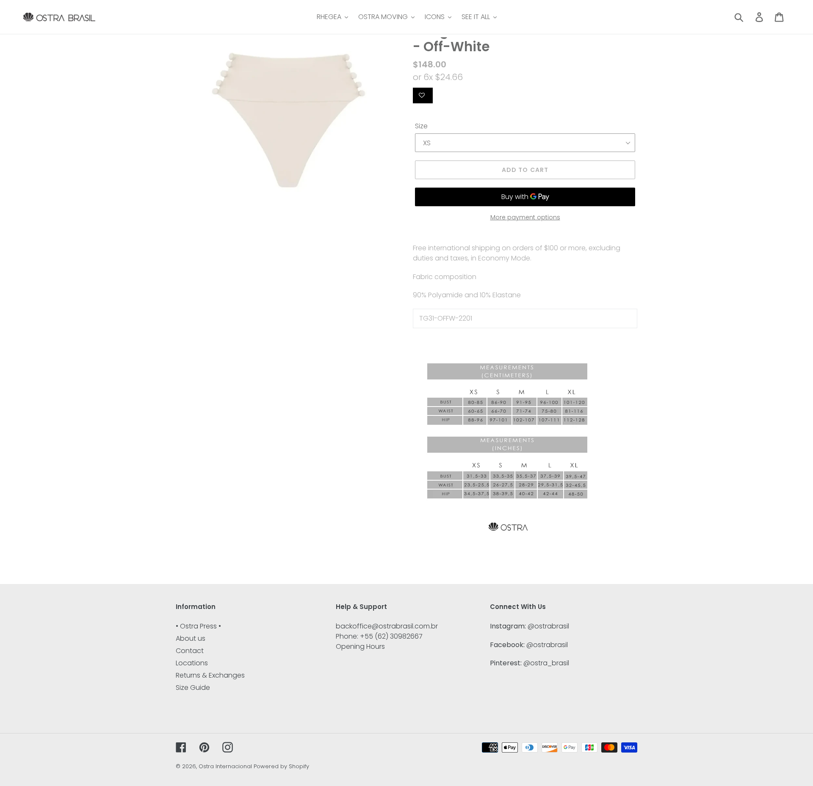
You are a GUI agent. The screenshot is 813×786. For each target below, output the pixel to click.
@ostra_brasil (546, 663)
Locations (192, 663)
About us (190, 638)
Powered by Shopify (281, 766)
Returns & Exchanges (210, 675)
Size (421, 126)
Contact (190, 651)
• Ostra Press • (198, 626)
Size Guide (193, 687)
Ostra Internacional (225, 766)
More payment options (525, 217)
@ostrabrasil (548, 626)
